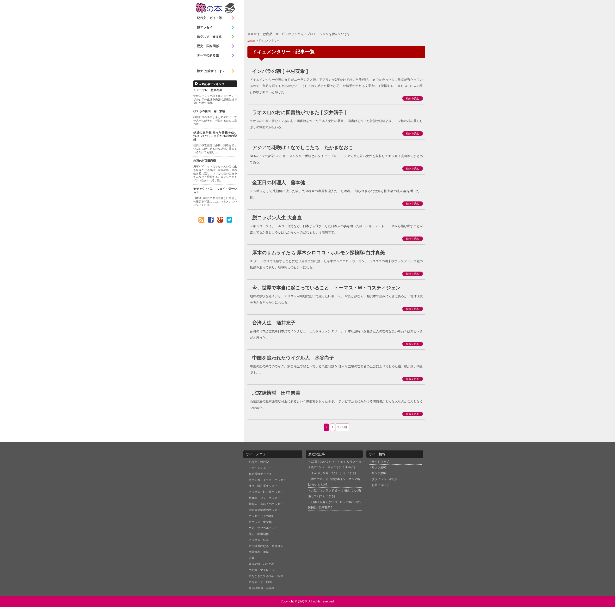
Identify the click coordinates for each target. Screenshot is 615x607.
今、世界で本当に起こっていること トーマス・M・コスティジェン (326, 287)
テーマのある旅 (208, 55)
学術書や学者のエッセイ (264, 510)
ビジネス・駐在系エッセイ (266, 492)
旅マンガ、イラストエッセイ (267, 480)
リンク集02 (379, 473)
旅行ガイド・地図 (260, 582)
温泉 (251, 558)
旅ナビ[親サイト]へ (210, 71)
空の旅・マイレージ (262, 570)
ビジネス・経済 (259, 540)
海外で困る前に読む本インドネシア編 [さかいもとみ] (334, 481)
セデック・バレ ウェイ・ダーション (215, 190)
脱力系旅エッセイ (260, 474)
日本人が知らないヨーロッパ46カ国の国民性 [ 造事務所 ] (334, 504)
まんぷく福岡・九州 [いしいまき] (333, 472)
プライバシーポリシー (386, 479)
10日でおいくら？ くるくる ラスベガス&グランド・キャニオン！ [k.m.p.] (334, 464)
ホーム (251, 40)
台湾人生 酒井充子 (273, 322)
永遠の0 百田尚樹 (204, 160)
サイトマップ (380, 461)
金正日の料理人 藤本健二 (281, 182)
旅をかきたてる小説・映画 (266, 576)
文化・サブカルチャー (263, 528)
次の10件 (342, 427)
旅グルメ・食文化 (209, 36)
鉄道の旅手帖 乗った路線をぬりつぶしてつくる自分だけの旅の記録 (215, 136)
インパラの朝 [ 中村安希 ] (280, 71)
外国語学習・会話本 (262, 588)
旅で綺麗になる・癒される (266, 546)
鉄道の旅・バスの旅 (262, 564)
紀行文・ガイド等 (209, 18)
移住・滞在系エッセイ (263, 486)
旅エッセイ (205, 27)
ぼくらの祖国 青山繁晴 (209, 111)
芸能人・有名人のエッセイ (266, 504)
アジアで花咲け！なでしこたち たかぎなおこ (302, 147)
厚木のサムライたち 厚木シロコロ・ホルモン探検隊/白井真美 (318, 252)
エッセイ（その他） (262, 516)
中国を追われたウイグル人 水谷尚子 (293, 357)
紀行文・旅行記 (259, 462)
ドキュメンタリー (260, 468)
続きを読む (412, 98)
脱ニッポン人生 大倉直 (277, 217)
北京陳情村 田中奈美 (276, 392)
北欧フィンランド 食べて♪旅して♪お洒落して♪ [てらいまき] (334, 493)
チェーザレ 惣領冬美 (207, 90)
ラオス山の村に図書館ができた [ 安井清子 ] (299, 112)
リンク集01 (379, 467)
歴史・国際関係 (208, 46)
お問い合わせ (380, 484)
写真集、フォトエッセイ (264, 498)
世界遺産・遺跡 (259, 552)
